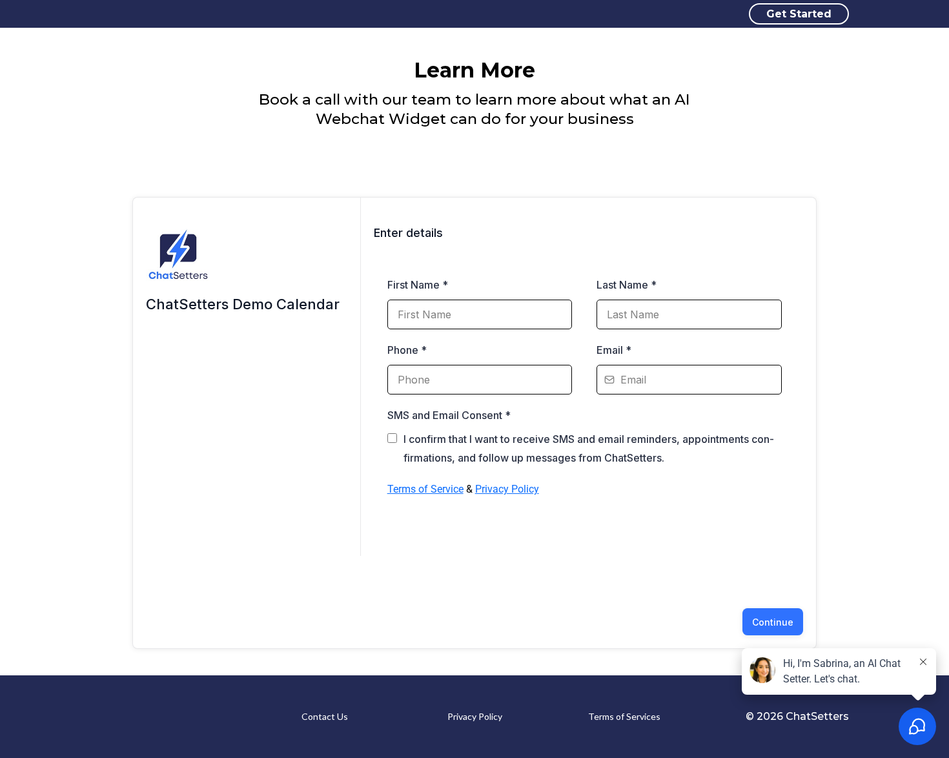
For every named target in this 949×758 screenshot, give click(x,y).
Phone (407, 349)
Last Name (627, 284)
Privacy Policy (507, 489)
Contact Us (324, 716)
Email (614, 349)
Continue (772, 622)
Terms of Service (425, 489)
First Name (417, 284)
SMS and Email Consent (449, 415)
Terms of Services (624, 716)
